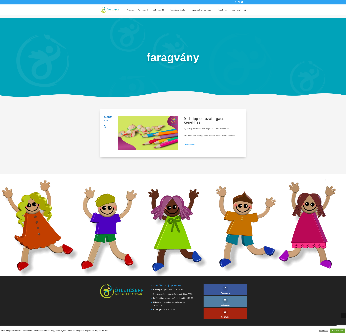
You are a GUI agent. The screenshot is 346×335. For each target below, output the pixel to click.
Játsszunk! (143, 10)
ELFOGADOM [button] (337, 331)
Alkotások (197, 129)
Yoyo (189, 129)
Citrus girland (159, 309)
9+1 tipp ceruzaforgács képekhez (204, 120)
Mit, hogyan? (207, 129)
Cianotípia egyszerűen (162, 290)
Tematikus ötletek (178, 10)
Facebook (222, 10)
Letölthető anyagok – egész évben (168, 298)
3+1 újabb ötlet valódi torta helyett (167, 294)
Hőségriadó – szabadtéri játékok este (169, 302)
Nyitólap (131, 10)
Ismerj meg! (235, 10)
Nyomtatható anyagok (202, 10)
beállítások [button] (323, 331)
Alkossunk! (158, 10)
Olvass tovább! (190, 144)
